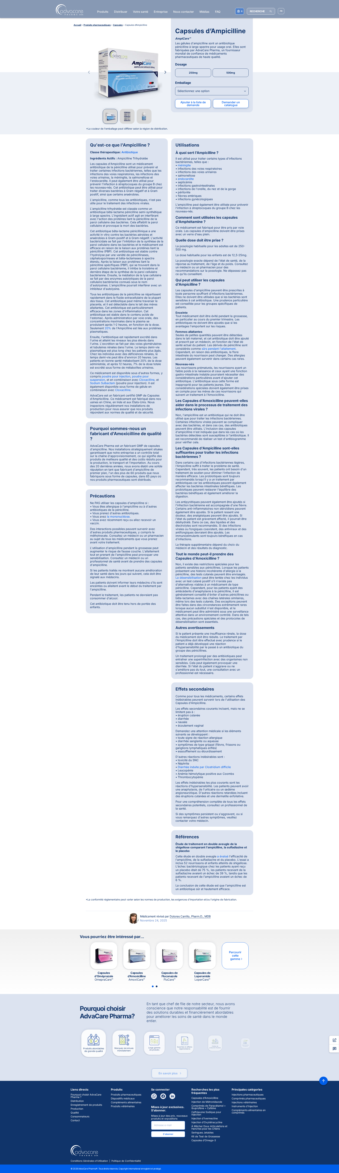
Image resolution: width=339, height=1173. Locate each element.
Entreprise (161, 11)
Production (77, 1109)
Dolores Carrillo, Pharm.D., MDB (190, 916)
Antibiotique (129, 152)
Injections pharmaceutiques (247, 1094)
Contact (75, 1120)
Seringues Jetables (202, 1132)
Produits (102, 11)
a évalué (222, 856)
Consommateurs (80, 1116)
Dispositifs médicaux (123, 1098)
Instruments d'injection (245, 1106)
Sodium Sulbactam (102, 383)
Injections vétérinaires (244, 1102)
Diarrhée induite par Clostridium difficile (204, 767)
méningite (184, 165)
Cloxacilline (146, 379)
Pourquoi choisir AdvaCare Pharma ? (86, 1095)
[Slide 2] (157, 986)
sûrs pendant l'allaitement (219, 348)
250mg (193, 72)
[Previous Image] (89, 72)
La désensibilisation (188, 577)
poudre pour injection (116, 376)
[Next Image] (165, 72)
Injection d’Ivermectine (204, 1118)
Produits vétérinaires (123, 1106)
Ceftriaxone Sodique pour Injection (206, 1113)
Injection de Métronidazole (206, 1102)
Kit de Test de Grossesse (205, 1136)
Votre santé (140, 11)
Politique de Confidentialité (126, 1160)
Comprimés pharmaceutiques (249, 1098)
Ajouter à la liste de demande (193, 103)
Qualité (75, 1112)
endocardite (186, 179)
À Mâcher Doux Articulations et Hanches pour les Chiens (209, 1127)
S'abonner (168, 1134)
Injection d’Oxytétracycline (206, 1122)
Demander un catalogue (231, 103)
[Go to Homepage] (68, 9)
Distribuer (120, 11)
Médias (204, 11)
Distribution (77, 1101)
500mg (230, 72)
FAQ (217, 11)
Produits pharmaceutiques (126, 1094)
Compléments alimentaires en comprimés (249, 1111)
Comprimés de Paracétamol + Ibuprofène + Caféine (208, 1107)
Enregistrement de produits (86, 1105)
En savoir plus (170, 1068)
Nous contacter (183, 11)
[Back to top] (323, 1081)
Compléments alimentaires (126, 1102)
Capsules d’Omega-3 (203, 1140)
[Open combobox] (211, 91)
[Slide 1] (153, 986)
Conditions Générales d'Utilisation (89, 1160)
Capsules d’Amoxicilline (204, 1098)
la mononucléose (118, 516)
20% (108, 328)
